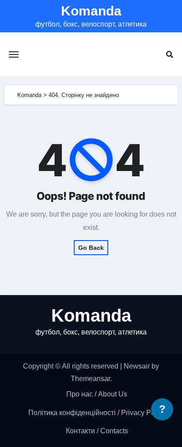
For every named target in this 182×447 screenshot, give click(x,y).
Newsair (137, 366)
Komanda (91, 11)
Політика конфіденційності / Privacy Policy (97, 412)
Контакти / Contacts (97, 431)
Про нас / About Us (96, 394)
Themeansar (90, 378)
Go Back (91, 247)
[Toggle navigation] (14, 54)
